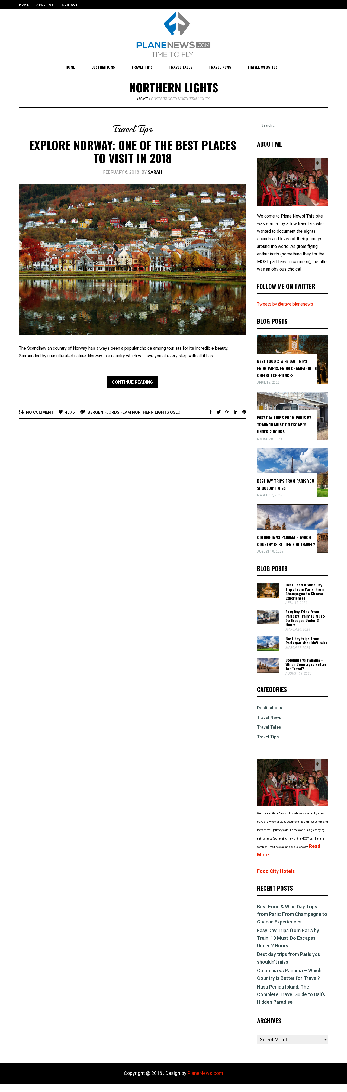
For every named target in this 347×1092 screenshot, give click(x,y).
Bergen (95, 412)
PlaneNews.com (205, 1073)
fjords (111, 412)
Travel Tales (180, 67)
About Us (45, 5)
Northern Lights (150, 412)
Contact (70, 5)
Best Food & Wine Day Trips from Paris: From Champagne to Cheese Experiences (287, 368)
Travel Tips (142, 67)
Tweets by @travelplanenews (285, 304)
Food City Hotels (276, 871)
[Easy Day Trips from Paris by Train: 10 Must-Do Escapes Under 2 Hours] (268, 623)
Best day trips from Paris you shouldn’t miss (306, 641)
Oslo (175, 412)
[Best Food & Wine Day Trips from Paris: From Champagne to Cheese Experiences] (268, 596)
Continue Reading (132, 382)
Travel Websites (263, 67)
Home (24, 5)
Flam (125, 412)
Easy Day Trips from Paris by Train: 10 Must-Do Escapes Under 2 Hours (284, 424)
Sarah (155, 172)
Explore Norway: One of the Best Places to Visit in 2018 (132, 151)
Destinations (103, 67)
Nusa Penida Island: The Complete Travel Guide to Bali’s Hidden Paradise (291, 994)
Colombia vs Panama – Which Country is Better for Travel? (305, 664)
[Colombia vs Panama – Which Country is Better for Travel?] (268, 671)
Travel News (220, 67)
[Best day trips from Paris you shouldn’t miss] (268, 649)
